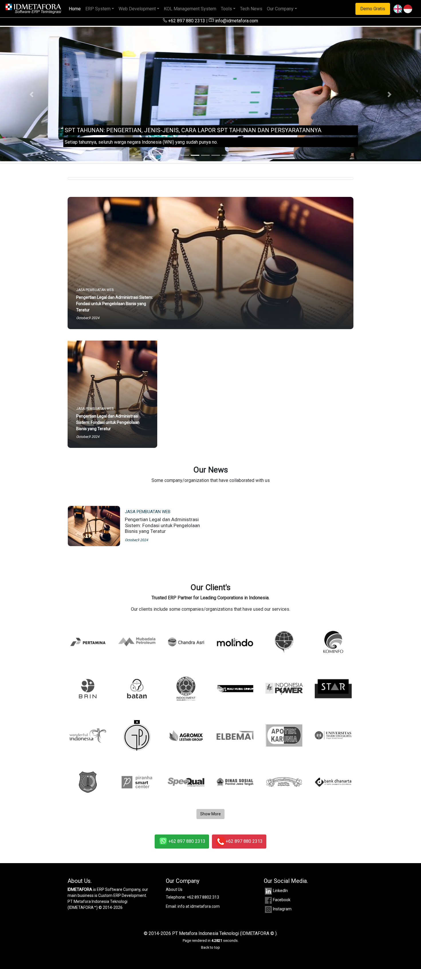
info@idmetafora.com (236, 20)
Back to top (210, 947)
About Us (174, 889)
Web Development (137, 8)
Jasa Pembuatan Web (147, 511)
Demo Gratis (372, 8)
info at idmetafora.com (199, 906)
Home (76, 8)
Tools (226, 8)
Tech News (251, 8)
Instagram (282, 909)
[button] (31, 94)
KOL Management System (190, 8)
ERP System (98, 8)
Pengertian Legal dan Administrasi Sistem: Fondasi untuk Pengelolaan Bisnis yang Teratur (162, 525)
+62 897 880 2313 (186, 20)
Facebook (281, 899)
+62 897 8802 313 (203, 897)
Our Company (280, 8)
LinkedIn (280, 890)
